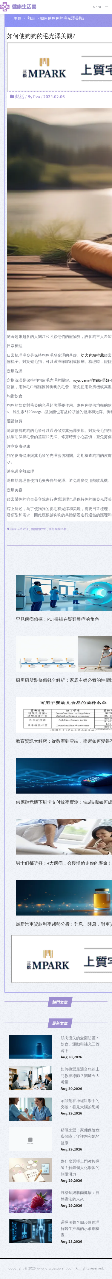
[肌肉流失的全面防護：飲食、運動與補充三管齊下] (30, 1047)
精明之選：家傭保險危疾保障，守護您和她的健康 (80, 1136)
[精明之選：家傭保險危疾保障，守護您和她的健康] (30, 1139)
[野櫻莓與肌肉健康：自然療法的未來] (30, 1201)
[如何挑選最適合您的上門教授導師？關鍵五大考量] (30, 1078)
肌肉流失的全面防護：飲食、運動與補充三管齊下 (80, 1044)
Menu (97, 7)
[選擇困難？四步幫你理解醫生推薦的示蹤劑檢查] (30, 1231)
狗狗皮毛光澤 (19, 529)
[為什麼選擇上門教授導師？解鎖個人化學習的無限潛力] (30, 1170)
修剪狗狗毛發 (58, 529)
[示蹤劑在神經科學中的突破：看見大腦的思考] (30, 1109)
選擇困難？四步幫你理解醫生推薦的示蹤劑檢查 (80, 1229)
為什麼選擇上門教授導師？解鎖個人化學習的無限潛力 (80, 1168)
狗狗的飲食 (38, 529)
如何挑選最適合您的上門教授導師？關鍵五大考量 (80, 1075)
